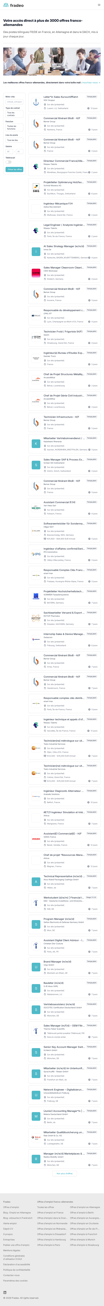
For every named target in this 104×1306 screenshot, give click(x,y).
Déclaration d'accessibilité (16, 1264)
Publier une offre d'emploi (16, 1245)
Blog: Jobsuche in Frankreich (17, 1218)
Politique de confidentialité (16, 1269)
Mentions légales (11, 1250)
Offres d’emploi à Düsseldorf (51, 1234)
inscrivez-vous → (91, 82)
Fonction (9, 121)
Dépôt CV (8, 1228)
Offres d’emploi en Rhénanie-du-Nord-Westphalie (52, 1228)
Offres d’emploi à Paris (48, 1245)
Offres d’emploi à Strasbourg (84, 1245)
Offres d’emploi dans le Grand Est (52, 1218)
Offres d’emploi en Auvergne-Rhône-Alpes (85, 1218)
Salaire (9, 146)
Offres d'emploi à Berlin (82, 1212)
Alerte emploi (10, 1223)
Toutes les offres (45, 1207)
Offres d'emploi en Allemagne (85, 1207)
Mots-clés (10, 96)
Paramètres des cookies (15, 1280)
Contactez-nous (11, 1275)
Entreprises (9, 1239)
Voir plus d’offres (65, 1173)
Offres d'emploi (11, 1207)
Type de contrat (13, 108)
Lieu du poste (12, 135)
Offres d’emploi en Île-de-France (85, 1228)
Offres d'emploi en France (50, 1212)
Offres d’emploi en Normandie (52, 1223)
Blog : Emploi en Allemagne (17, 1212)
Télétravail (10, 157)
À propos (8, 1234)
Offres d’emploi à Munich (82, 1239)
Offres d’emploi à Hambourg (51, 1239)
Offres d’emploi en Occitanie (84, 1223)
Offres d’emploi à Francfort (83, 1234)
